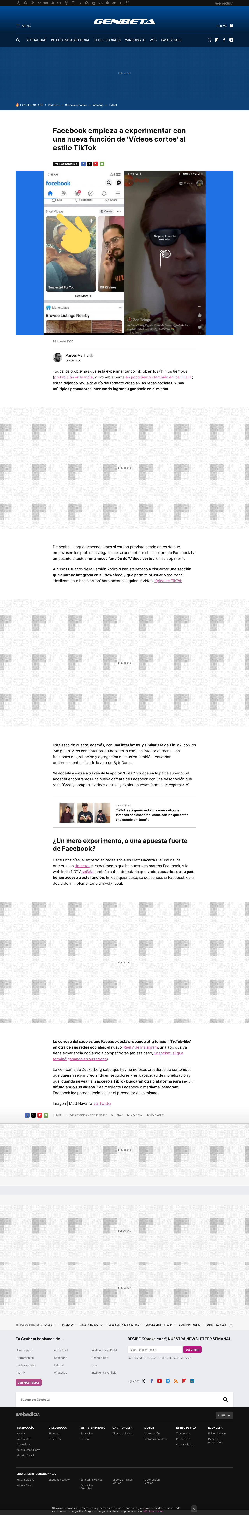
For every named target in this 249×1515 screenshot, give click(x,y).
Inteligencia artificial (104, 1350)
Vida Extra (55, 1438)
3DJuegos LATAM (59, 1479)
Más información (153, 1511)
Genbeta (124, 21)
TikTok (118, 1115)
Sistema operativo (76, 105)
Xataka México (25, 1479)
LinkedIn (192, 1380)
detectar (82, 866)
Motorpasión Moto (155, 1438)
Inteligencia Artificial (104, 1372)
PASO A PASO (171, 40)
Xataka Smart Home (28, 1449)
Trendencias (183, 1433)
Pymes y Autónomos (215, 1440)
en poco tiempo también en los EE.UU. (159, 377)
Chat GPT (50, 1324)
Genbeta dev (99, 1357)
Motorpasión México (152, 1481)
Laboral (59, 1365)
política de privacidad (180, 1358)
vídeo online (157, 1115)
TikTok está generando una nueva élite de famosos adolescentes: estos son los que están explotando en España (152, 814)
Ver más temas (28, 1382)
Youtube (159, 1380)
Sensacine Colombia (87, 1487)
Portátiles (54, 105)
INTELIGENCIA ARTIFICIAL (70, 40)
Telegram (231, 40)
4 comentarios (68, 163)
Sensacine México (92, 1479)
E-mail (102, 164)
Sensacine (87, 1433)
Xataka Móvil (24, 1438)
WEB (153, 40)
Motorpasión (152, 1433)
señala (87, 871)
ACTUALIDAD (36, 40)
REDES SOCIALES (107, 40)
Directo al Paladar (122, 1433)
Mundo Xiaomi (25, 1455)
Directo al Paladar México (122, 1481)
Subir (222, 1415)
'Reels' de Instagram (140, 1047)
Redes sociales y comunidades (87, 1115)
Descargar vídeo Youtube (124, 1324)
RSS (176, 1380)
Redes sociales (26, 1365)
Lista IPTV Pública (190, 1324)
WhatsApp (60, 1372)
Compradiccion (185, 1444)
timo (94, 1365)
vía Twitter (102, 1103)
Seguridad (60, 1357)
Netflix (21, 1372)
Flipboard (216, 40)
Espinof (85, 1438)
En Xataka (125, 805)
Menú (26, 26)
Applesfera (23, 1444)
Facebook (224, 40)
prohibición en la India (73, 377)
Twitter (209, 40)
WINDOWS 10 (135, 40)
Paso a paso (24, 1350)
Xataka (21, 1433)
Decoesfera (183, 1438)
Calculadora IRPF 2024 (159, 1324)
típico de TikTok (168, 581)
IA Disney (68, 1324)
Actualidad (61, 1350)
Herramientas (25, 1357)
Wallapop (98, 105)
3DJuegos (55, 1433)
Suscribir (192, 1349)
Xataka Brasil (24, 1485)
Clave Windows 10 (91, 1324)
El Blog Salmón (217, 1433)
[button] (79, 355)
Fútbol (113, 105)
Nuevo (221, 26)
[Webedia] (28, 1414)
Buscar (225, 1399)
